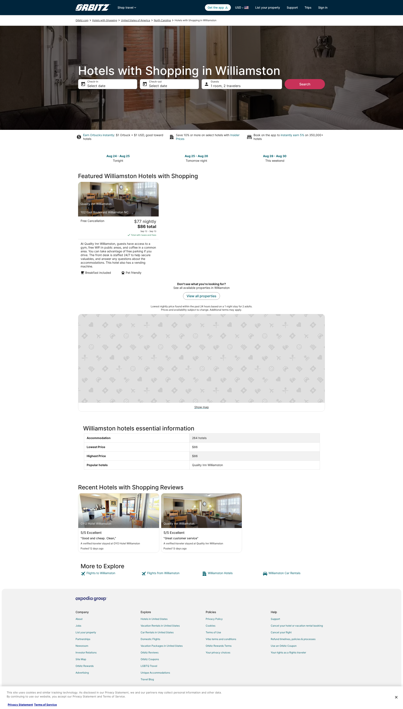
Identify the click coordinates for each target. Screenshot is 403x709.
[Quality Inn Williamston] (118, 229)
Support (292, 7)
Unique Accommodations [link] (155, 672)
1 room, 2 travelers (226, 86)
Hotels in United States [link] (154, 618)
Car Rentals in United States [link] (157, 632)
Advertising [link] (82, 672)
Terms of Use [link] (213, 632)
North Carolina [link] (162, 20)
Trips (308, 7)
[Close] (396, 697)
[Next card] (322, 158)
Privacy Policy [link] (214, 618)
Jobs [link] (78, 625)
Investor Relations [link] (86, 652)
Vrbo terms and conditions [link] (221, 639)
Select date (96, 86)
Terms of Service (45, 704)
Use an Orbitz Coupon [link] (284, 645)
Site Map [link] (81, 659)
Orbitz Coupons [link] (150, 659)
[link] (110, 573)
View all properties (201, 296)
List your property (267, 7)
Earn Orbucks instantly (98, 135)
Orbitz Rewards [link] (85, 665)
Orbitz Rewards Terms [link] (219, 645)
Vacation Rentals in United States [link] (160, 625)
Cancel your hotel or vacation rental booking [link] (297, 625)
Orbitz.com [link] (82, 20)
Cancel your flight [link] (281, 632)
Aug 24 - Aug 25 (118, 156)
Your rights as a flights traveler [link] (288, 652)
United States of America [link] (135, 20)
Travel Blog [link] (147, 679)
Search (304, 84)
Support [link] (275, 618)
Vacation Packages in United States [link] (162, 645)
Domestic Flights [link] (150, 639)
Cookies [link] (210, 625)
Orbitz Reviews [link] (149, 652)
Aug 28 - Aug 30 (275, 156)
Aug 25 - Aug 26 (196, 156)
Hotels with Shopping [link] (104, 20)
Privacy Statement (20, 704)
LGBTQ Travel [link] (149, 665)
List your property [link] (86, 632)
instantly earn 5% (292, 135)
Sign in (322, 7)
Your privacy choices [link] (218, 652)
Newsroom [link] (82, 645)
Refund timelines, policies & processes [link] (293, 639)
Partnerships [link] (83, 639)
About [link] (79, 618)
